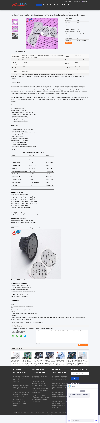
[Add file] (69, 420)
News (69, 4)
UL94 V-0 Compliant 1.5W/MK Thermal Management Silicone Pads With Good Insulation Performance (72, 364)
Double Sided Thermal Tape (39, 370)
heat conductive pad (19, 322)
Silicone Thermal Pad (27, 12)
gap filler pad (28, 322)
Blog (58, 4)
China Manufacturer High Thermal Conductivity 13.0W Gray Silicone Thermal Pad (39, 363)
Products (39, 4)
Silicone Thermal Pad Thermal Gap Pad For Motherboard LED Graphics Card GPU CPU (60, 364)
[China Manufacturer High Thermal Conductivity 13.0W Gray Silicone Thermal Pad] (38, 355)
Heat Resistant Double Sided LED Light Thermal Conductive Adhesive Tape (40, 390)
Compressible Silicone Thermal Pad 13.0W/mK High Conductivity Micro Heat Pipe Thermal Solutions (27, 364)
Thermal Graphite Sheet (60, 370)
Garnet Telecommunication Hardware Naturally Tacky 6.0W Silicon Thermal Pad (50, 363)
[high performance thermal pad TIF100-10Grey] (42, 33)
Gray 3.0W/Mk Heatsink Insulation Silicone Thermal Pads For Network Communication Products (83, 364)
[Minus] (96, 386)
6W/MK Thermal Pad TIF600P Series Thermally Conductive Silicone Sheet (20, 387)
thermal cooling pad (38, 322)
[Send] (96, 420)
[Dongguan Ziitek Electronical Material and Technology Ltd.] (19, 4)
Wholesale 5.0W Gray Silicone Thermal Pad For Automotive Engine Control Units (16, 363)
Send (75, 378)
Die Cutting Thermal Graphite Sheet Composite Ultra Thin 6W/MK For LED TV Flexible (60, 378)
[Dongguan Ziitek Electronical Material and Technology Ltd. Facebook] (75, 383)
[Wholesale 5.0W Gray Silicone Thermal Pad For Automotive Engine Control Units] (16, 355)
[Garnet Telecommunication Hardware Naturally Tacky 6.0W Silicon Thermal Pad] (49, 355)
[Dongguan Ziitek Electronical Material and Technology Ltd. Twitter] (79, 383)
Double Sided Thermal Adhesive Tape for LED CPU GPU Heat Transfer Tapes (39, 383)
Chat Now (64, 4)
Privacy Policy (16, 412)
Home (33, 4)
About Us (45, 4)
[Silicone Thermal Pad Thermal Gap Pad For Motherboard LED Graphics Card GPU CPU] (60, 355)
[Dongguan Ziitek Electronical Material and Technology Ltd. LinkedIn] (72, 383)
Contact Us (53, 4)
